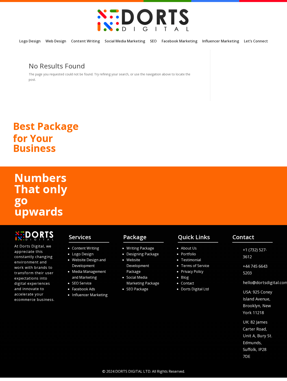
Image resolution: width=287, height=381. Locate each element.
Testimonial (191, 259)
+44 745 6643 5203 (143, 155)
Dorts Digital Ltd (195, 289)
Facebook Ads (83, 289)
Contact (187, 283)
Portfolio (188, 254)
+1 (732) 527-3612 (143, 144)
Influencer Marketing (220, 41)
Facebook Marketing (179, 41)
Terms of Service (195, 265)
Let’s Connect (256, 41)
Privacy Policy (192, 271)
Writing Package (140, 248)
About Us (189, 248)
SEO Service (81, 283)
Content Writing (85, 41)
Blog (185, 277)
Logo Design (30, 41)
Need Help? (235, 134)
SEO (153, 41)
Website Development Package (137, 265)
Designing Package (142, 254)
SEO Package (137, 289)
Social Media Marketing (125, 41)
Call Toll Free (143, 134)
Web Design (56, 41)
